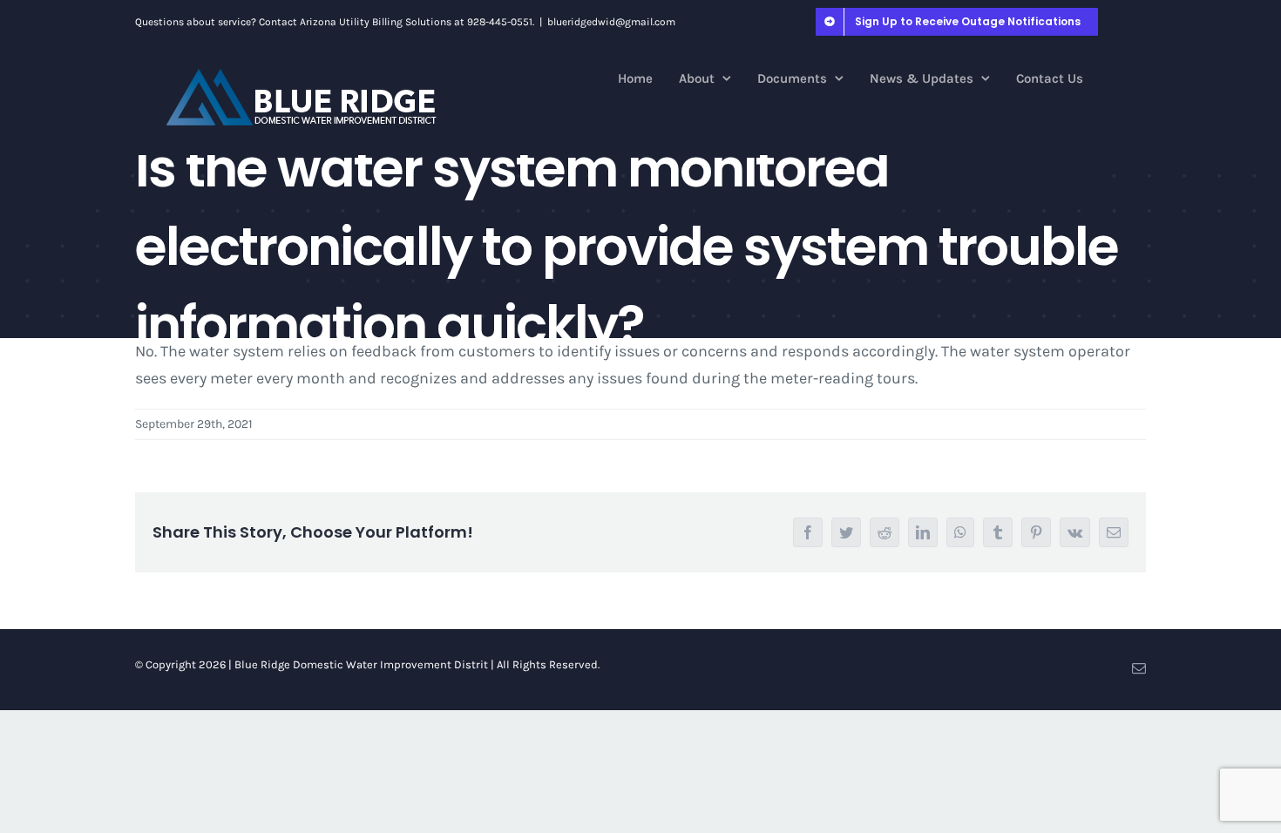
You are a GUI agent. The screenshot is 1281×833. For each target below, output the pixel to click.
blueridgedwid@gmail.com (611, 22)
